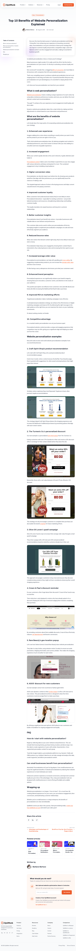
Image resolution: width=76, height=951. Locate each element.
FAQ (4, 52)
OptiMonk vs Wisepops (68, 925)
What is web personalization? (10, 43)
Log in (59, 4)
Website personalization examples (11, 49)
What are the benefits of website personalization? (10, 46)
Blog (34, 15)
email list (43, 524)
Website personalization (34, 95)
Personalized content (33, 162)
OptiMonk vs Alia (67, 938)
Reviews (34, 925)
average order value (67, 262)
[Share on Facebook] (28, 820)
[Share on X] (37, 820)
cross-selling (66, 260)
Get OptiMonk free (41, 904)
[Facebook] (9, 932)
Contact (49, 930)
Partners (50, 933)
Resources (39, 4)
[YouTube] (4, 932)
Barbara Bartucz (30, 29)
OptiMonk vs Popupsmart (69, 935)
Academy (34, 928)
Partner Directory (52, 936)
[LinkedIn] (2, 932)
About (49, 925)
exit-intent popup (53, 435)
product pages (53, 691)
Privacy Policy (62, 945)
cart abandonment (37, 634)
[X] (12, 932)
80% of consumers (58, 70)
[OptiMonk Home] (9, 5)
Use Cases (19, 928)
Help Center (35, 936)
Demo (18, 936)
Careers (49, 928)
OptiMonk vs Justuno (68, 928)
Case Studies (35, 933)
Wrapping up (6, 54)
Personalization (40, 15)
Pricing (48, 4)
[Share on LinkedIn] (32, 820)
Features (19, 925)
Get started (67, 892)
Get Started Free (68, 4)
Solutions (30, 4)
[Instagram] (7, 932)
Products (22, 4)
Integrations (19, 933)
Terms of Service (71, 945)
